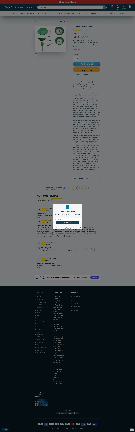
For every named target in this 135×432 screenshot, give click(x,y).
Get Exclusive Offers (67, 222)
